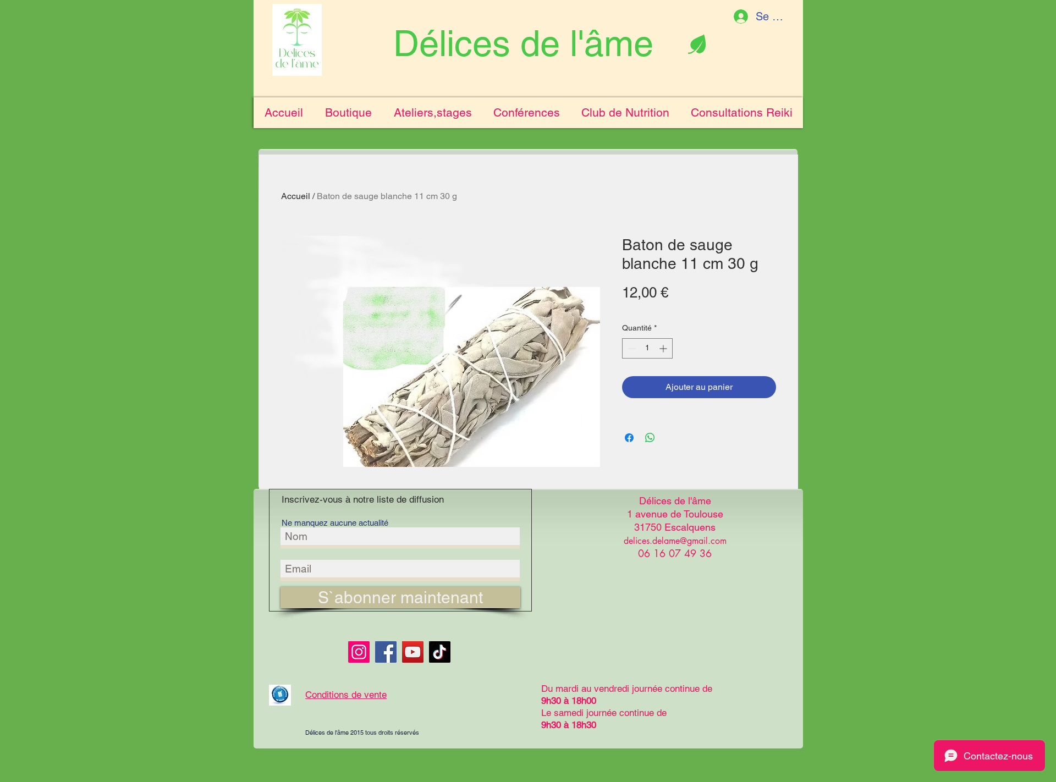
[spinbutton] (647, 348)
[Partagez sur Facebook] (629, 437)
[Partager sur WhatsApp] (650, 437)
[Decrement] (630, 348)
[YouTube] (413, 652)
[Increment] (664, 348)
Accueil (295, 196)
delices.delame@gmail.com (675, 541)
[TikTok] (439, 652)
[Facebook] (386, 652)
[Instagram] (359, 652)
